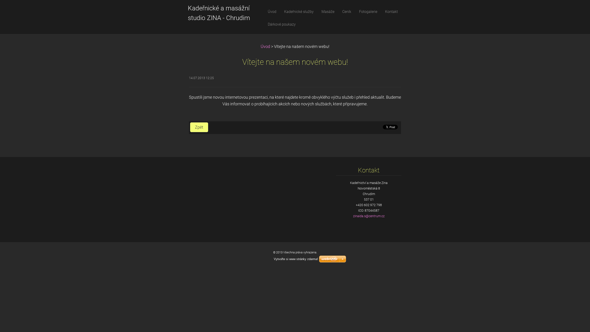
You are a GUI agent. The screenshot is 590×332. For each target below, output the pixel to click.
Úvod (265, 46)
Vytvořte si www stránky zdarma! (296, 259)
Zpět (199, 127)
